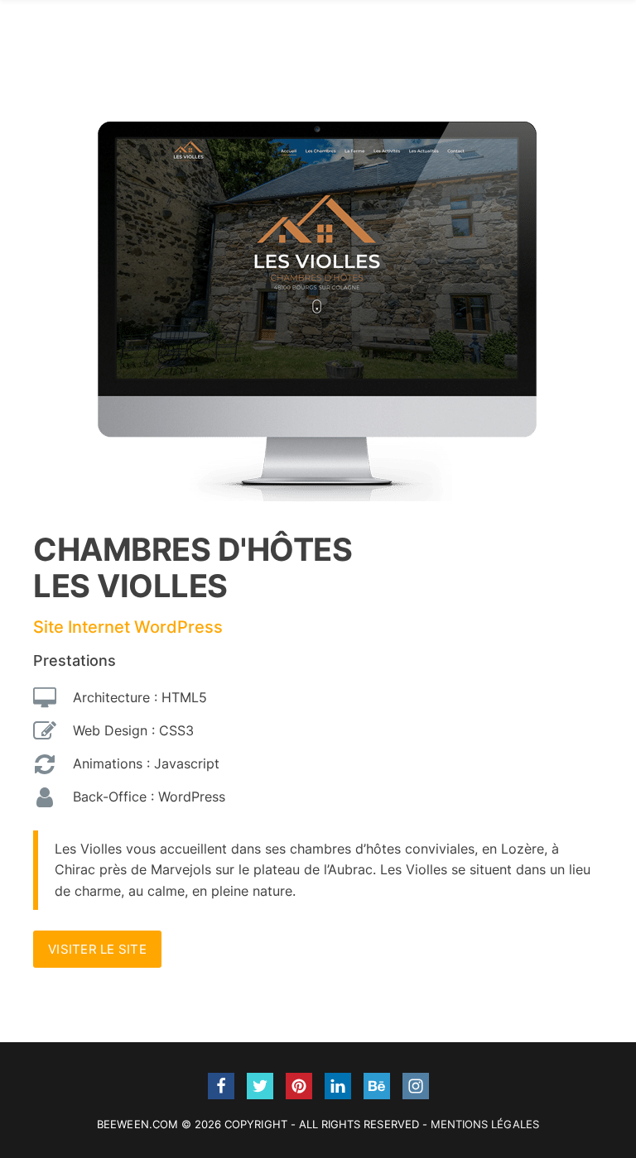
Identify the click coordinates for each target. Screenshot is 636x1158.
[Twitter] (260, 1086)
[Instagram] (415, 1086)
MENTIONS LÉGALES (485, 1124)
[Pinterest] (299, 1086)
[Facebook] (221, 1086)
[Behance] (377, 1086)
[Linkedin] (338, 1086)
